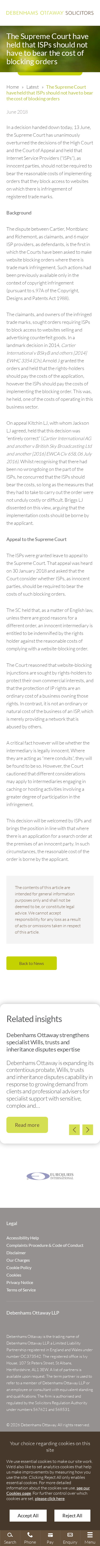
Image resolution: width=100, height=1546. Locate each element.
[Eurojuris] (50, 1176)
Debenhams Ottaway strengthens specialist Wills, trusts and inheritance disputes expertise (47, 1042)
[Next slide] (87, 1129)
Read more (27, 1125)
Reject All (72, 1515)
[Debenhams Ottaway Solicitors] (50, 13)
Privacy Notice (19, 1282)
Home (12, 87)
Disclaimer (16, 1252)
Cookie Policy (18, 1267)
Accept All (28, 1515)
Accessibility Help (22, 1237)
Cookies (13, 1274)
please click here (50, 1498)
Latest (32, 87)
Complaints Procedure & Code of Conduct (44, 1245)
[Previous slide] (74, 1129)
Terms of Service (21, 1289)
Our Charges (18, 1259)
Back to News (31, 963)
